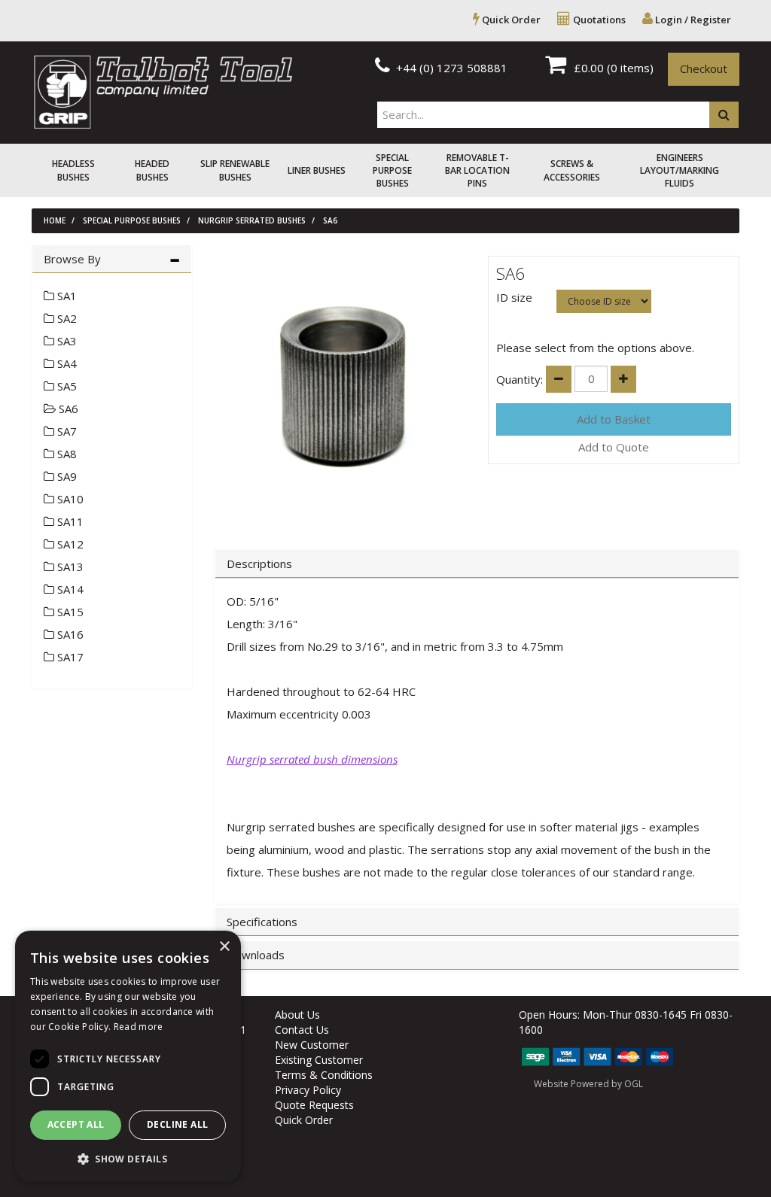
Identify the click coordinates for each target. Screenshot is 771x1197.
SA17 (69, 656)
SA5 (65, 385)
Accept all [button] (76, 1124)
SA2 (65, 318)
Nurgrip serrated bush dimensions (312, 759)
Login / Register (692, 19)
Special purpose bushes (392, 170)
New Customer (312, 1045)
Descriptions (259, 563)
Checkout (703, 68)
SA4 (65, 363)
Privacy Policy (308, 1090)
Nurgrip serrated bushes (252, 220)
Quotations (598, 19)
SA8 (65, 453)
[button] (128, 1158)
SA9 (65, 476)
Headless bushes (73, 170)
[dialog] (128, 1056)
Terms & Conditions (324, 1075)
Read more (138, 1026)
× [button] (224, 946)
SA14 (69, 589)
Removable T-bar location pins (477, 170)
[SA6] (340, 387)
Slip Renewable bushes (235, 170)
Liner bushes (317, 170)
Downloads (256, 955)
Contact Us (302, 1029)
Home (55, 220)
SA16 (69, 634)
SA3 (65, 340)
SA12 (69, 543)
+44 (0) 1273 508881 (450, 67)
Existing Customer (319, 1060)
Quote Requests (314, 1105)
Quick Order (510, 19)
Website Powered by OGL (588, 1083)
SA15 (69, 611)
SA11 (69, 521)
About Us (297, 1014)
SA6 (330, 220)
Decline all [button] (177, 1124)
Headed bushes (152, 170)
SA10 (69, 498)
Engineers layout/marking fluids (679, 170)
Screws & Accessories (572, 170)
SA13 (69, 566)
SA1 (65, 295)
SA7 (65, 431)
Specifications (262, 922)
